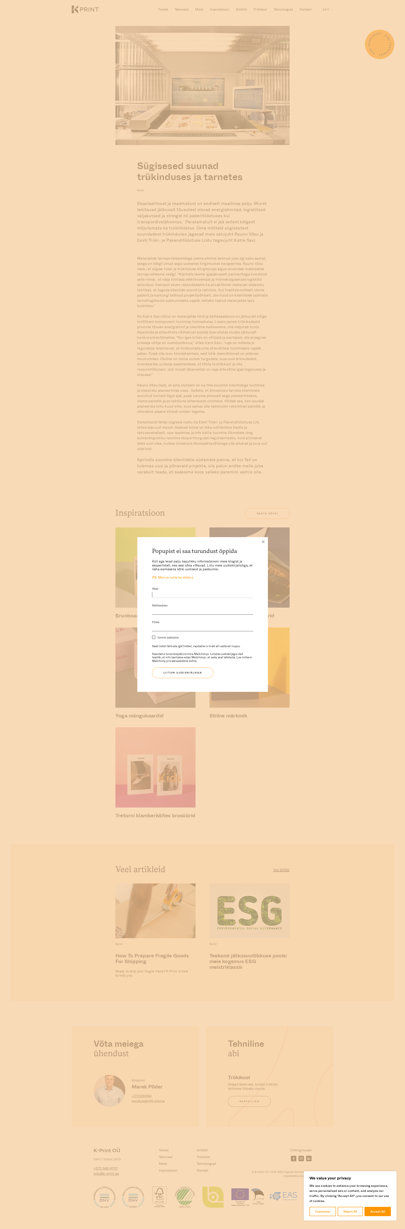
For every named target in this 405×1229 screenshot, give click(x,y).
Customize (322, 1211)
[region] (350, 1196)
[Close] (263, 541)
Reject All (350, 1211)
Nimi (155, 589)
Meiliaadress (160, 605)
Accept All (377, 1211)
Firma (155, 622)
